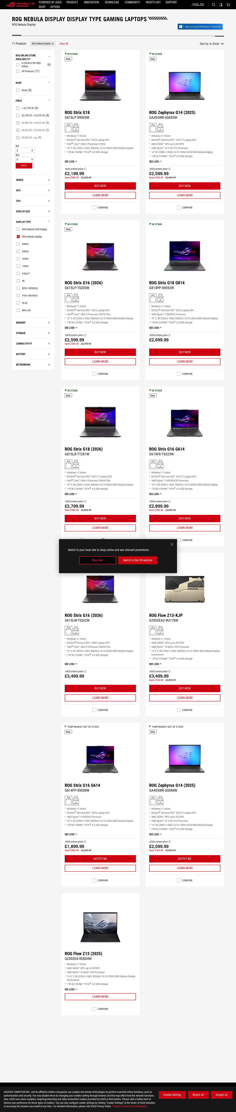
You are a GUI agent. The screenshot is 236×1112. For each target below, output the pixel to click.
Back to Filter (14, 375)
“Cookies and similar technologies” (129, 1106)
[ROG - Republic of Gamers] (20, 4)
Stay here (97, 560)
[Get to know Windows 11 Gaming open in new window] (200, 27)
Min (17, 146)
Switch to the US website (137, 560)
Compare (103, 207)
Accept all (222, 1095)
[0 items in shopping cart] (228, 4)
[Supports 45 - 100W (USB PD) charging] (76, 128)
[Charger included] (68, 128)
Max (17, 155)
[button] (43, 43)
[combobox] (217, 44)
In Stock (214, 43)
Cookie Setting (172, 1095)
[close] (172, 544)
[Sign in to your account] (221, 4)
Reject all (198, 1095)
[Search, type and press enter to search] (213, 4)
